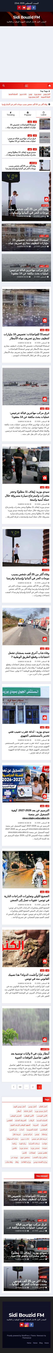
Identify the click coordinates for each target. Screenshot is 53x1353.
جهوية (29, 135)
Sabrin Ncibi (28, 216)
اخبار (35, 121)
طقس (14, 1148)
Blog (41, 1343)
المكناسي (43, 1130)
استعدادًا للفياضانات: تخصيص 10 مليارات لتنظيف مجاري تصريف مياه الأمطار (21, 127)
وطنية (29, 121)
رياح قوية (22, 1143)
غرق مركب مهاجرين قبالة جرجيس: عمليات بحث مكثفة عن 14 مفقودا (29, 271)
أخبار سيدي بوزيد (34, 97)
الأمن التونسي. (41, 1116)
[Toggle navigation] (26, 85)
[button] (4, 86)
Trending (11, 115)
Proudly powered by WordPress (18, 1336)
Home (46, 1343)
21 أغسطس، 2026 (46, 216)
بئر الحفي (13, 1130)
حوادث (44, 1143)
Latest (43, 115)
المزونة (35, 1125)
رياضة (14, 1143)
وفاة (16, 1162)
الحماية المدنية (13, 94)
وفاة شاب (9, 1162)
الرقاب (31, 1120)
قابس (24, 1153)
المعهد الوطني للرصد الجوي (20, 1125)
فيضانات (32, 1153)
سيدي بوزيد (37, 94)
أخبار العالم (33, 163)
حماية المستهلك (12, 1139)
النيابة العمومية (45, 97)
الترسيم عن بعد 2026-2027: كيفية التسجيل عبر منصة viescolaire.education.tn (30, 814)
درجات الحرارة (34, 1143)
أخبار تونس (46, 94)
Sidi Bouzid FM (26, 17)
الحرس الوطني (15, 1116)
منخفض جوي (25, 1157)
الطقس (9, 1120)
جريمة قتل (17, 1134)
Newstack (40, 1336)
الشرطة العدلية (20, 1120)
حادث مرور (23, 94)
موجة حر (14, 1157)
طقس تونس (42, 1153)
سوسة (44, 1148)
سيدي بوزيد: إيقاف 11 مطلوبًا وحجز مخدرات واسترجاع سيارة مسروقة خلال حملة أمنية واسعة (20, 155)
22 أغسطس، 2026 (40, 246)
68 (20, 1087)
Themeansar (26, 1338)
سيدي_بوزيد (35, 1148)
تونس (30, 94)
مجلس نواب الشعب (40, 1157)
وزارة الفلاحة (26, 1162)
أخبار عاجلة (28, 1111)
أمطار (19, 1111)
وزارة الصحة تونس (40, 1162)
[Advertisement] (26, 54)
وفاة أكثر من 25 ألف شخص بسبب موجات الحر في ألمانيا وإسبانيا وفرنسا (29, 1284)
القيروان (44, 1125)
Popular (27, 115)
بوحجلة (44, 1134)
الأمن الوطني (29, 1116)
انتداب (21, 1130)
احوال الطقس (45, 1049)
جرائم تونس (27, 1134)
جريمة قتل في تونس (39, 1139)
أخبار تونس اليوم (20, 1107)
